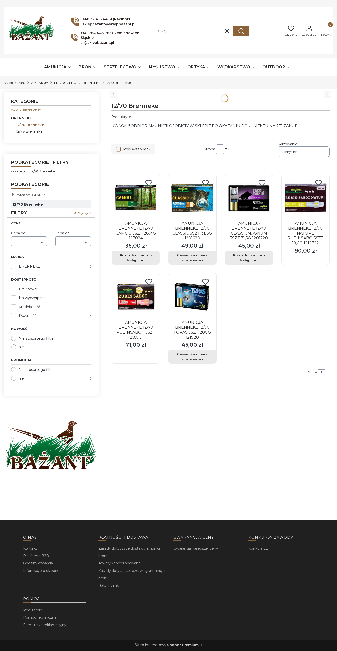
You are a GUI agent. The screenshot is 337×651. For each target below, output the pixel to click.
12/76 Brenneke (29, 131)
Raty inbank (108, 585)
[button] (241, 31)
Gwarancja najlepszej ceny (195, 548)
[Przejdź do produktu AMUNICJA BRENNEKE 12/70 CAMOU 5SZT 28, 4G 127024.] (135, 198)
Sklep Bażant (14, 83)
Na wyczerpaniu (33, 298)
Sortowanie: (288, 144)
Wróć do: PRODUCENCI (26, 110)
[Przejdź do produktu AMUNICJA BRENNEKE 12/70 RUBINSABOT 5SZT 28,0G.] (135, 296)
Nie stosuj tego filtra (36, 338)
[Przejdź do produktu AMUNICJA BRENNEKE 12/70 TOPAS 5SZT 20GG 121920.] (192, 296)
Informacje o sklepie (40, 570)
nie (21, 347)
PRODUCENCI (65, 83)
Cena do (62, 233)
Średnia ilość (29, 307)
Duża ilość (27, 315)
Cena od (18, 233)
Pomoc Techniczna (39, 617)
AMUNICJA (39, 83)
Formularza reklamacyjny (44, 625)
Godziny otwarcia (38, 563)
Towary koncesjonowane (119, 563)
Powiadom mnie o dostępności (136, 257)
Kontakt (30, 548)
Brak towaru (29, 289)
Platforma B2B (36, 556)
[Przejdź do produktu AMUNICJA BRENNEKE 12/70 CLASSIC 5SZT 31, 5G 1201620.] (192, 198)
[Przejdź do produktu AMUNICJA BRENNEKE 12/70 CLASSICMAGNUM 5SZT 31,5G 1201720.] (249, 198)
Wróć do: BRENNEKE (32, 195)
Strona (209, 149)
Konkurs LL (258, 548)
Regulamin (32, 610)
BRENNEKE (91, 83)
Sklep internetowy (167, 645)
